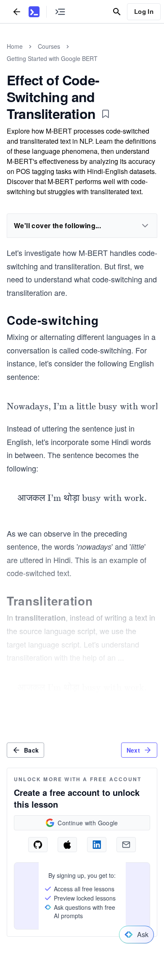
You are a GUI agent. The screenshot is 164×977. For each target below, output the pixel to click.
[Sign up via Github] (38, 844)
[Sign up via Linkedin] (96, 844)
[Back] (17, 11)
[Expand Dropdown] (145, 226)
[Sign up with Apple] (67, 844)
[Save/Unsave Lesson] (105, 114)
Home (15, 46)
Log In (143, 11)
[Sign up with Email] (126, 844)
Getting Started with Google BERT (52, 58)
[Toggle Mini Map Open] (60, 11)
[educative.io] (34, 11)
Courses (49, 46)
